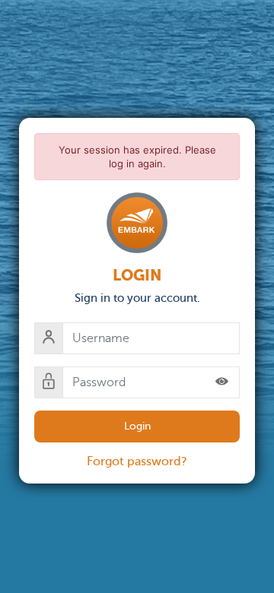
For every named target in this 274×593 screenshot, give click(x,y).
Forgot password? (137, 461)
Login (137, 426)
